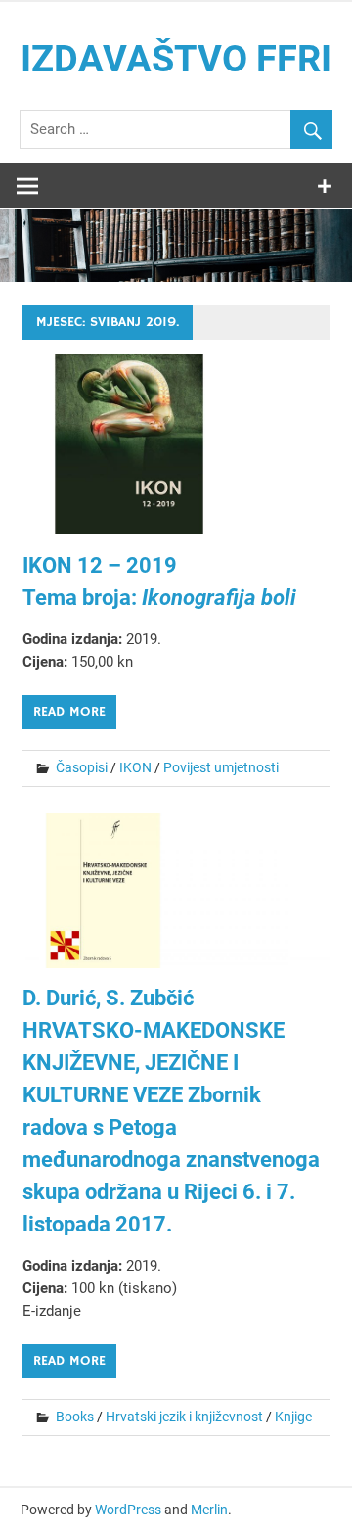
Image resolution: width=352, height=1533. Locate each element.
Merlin (209, 1509)
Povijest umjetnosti (221, 767)
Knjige (293, 1416)
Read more (69, 711)
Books (75, 1416)
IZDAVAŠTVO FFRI (176, 58)
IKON (135, 767)
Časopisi (82, 767)
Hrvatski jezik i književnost (184, 1416)
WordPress (128, 1509)
